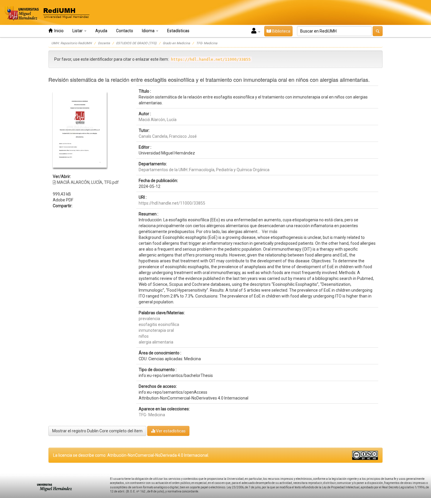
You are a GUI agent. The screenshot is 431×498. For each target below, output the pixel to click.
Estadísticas (178, 30)
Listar (78, 30)
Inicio (58, 30)
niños (144, 336)
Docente (104, 43)
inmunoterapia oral (156, 330)
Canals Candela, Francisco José (168, 136)
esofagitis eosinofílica (159, 324)
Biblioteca (280, 31)
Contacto (124, 30)
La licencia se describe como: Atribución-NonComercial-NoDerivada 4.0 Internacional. (131, 455)
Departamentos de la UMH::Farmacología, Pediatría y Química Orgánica (204, 169)
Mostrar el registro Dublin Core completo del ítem (97, 431)
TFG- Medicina (206, 43)
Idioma (148, 30)
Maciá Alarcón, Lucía (158, 119)
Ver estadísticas (170, 431)
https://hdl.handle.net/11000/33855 (172, 203)
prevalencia (149, 318)
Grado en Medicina (176, 43)
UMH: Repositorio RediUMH (71, 43)
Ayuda (101, 30)
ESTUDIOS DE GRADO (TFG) (136, 43)
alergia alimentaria (156, 342)
